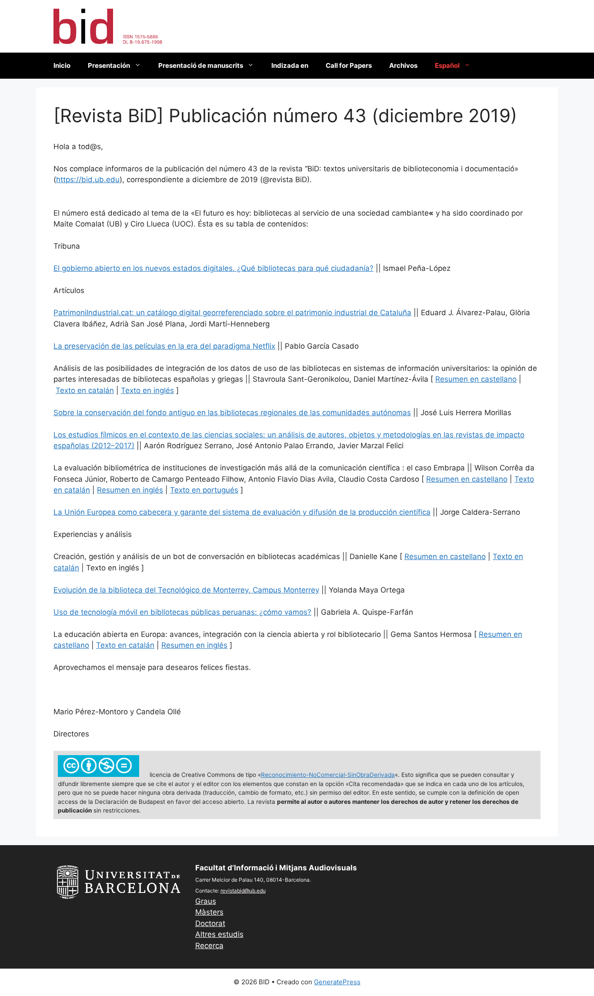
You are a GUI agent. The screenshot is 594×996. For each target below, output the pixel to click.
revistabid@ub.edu (243, 890)
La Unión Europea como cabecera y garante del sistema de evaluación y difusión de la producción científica (241, 512)
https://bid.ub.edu (88, 179)
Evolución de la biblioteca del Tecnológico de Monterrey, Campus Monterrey (186, 590)
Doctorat (210, 923)
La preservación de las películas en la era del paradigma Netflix (164, 346)
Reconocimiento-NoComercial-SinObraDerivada (328, 774)
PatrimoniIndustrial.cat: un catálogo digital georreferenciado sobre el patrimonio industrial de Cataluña (232, 312)
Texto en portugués (204, 490)
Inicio (61, 65)
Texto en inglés (147, 390)
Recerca (209, 945)
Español (447, 65)
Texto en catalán (85, 390)
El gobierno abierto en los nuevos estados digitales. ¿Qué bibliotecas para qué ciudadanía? (213, 268)
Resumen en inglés (130, 490)
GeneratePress (337, 982)
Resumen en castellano (476, 379)
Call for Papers (349, 65)
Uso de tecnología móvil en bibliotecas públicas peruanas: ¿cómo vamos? (182, 612)
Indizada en (289, 65)
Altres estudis (219, 934)
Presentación (109, 65)
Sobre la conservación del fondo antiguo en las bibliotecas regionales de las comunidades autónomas (232, 412)
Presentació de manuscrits (200, 65)
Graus (205, 901)
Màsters (209, 912)
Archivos (403, 65)
